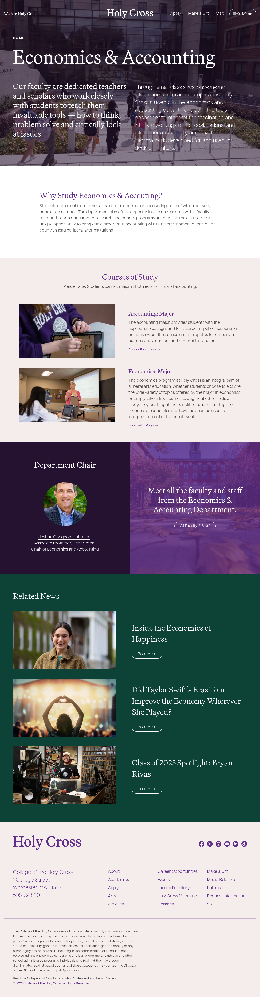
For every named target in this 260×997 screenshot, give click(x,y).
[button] (242, 13)
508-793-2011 (28, 895)
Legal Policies (106, 978)
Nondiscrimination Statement (67, 978)
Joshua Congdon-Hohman (64, 537)
